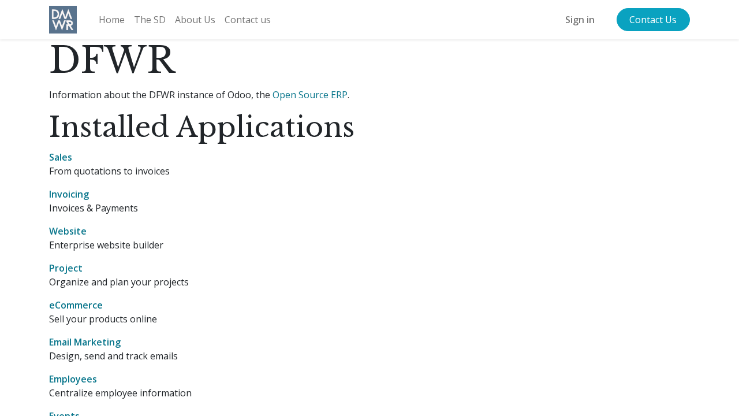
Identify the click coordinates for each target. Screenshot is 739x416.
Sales (60, 157)
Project (66, 268)
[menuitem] (111, 19)
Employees (73, 379)
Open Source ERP (310, 94)
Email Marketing (85, 342)
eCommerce (76, 305)
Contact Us (653, 19)
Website (68, 231)
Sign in (580, 19)
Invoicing (69, 194)
